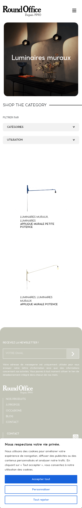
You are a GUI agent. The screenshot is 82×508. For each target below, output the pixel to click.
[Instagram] (76, 437)
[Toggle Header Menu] (41, 10)
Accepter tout (41, 479)
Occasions (14, 411)
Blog (9, 416)
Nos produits (16, 399)
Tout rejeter (41, 499)
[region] (41, 473)
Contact (12, 422)
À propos (13, 405)
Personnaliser (41, 489)
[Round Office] (22, 11)
